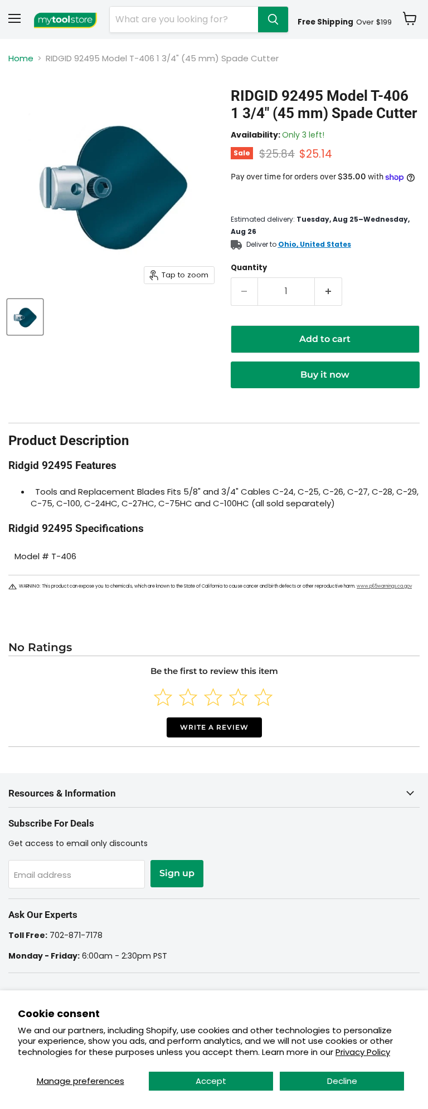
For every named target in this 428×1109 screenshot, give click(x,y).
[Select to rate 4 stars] (238, 697)
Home (20, 58)
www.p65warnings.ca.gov (384, 586)
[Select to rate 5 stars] (263, 697)
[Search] (273, 19)
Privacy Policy (362, 1052)
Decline (342, 1081)
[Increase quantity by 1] (328, 291)
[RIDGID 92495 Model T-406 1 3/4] (25, 317)
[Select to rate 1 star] (163, 697)
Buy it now (324, 374)
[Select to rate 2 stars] (188, 697)
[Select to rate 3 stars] (213, 697)
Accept (211, 1081)
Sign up (176, 873)
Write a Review (214, 727)
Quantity (249, 267)
